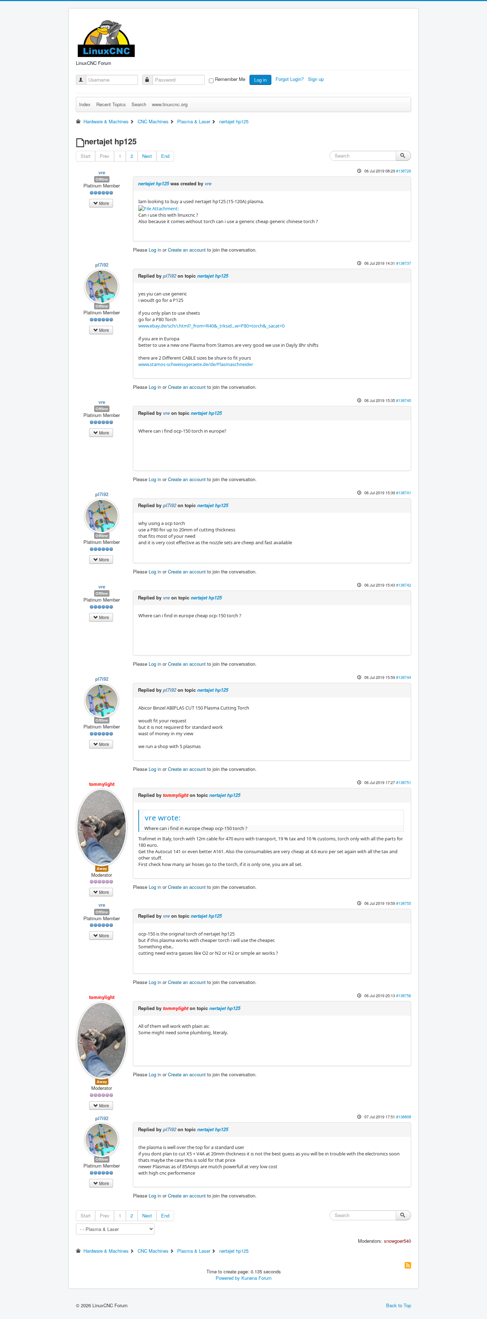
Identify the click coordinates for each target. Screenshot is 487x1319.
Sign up (316, 79)
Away (102, 868)
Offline (102, 179)
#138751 (403, 782)
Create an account (187, 249)
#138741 (403, 492)
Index (85, 104)
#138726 (403, 171)
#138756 (403, 995)
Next (147, 156)
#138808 (403, 1116)
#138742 (403, 585)
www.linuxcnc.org (170, 104)
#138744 (403, 677)
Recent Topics (111, 104)
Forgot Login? (290, 79)
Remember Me (230, 79)
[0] (158, 208)
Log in (260, 79)
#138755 (403, 903)
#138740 (403, 400)
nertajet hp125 (153, 183)
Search (139, 104)
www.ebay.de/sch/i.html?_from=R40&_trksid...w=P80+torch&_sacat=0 (211, 326)
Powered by (228, 1277)
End (165, 156)
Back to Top (398, 1305)
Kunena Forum (256, 1277)
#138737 (403, 263)
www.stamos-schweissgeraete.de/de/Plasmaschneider (195, 364)
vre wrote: (163, 818)
